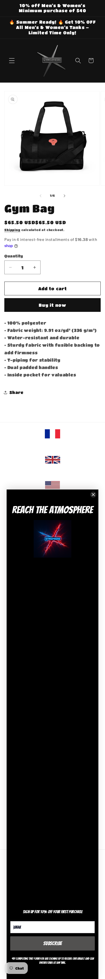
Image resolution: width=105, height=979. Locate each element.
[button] (11, 60)
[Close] (93, 495)
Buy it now (53, 305)
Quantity (13, 256)
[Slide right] (64, 196)
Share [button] (16, 392)
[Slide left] (40, 196)
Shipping (12, 230)
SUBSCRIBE (52, 943)
